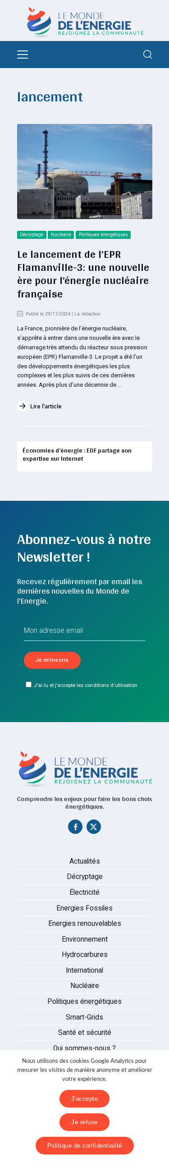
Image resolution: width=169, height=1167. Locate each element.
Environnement (85, 939)
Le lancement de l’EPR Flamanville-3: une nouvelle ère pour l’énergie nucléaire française (83, 273)
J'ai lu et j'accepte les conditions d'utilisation (85, 685)
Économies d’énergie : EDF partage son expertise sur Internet (77, 454)
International (84, 970)
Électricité (84, 892)
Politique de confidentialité (84, 1145)
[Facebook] (75, 829)
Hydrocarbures (85, 955)
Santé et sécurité (84, 1033)
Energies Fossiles (84, 908)
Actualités (84, 861)
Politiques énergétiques (103, 235)
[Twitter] (93, 829)
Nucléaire (61, 235)
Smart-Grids (84, 1017)
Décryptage (31, 235)
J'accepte (84, 1098)
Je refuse (84, 1122)
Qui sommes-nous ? (84, 1048)
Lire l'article (46, 406)
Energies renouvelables (84, 924)
